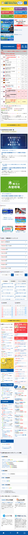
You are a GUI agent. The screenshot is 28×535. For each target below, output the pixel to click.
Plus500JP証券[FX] (6, 397)
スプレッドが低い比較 (6, 299)
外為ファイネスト (6, 340)
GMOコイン (4, 433)
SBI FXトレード (5, 473)
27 (8, 314)
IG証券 (3, 398)
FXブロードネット (6, 467)
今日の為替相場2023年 (7, 193)
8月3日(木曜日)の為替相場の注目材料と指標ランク (12, 195)
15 (12, 311)
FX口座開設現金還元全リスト (7, 448)
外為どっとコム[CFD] (6, 342)
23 (2, 314)
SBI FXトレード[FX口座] (7, 415)
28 (10, 314)
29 (12, 314)
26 (7, 314)
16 (22, 311)
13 (8, 311)
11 (5, 311)
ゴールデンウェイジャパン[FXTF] (9, 461)
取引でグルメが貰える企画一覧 (7, 296)
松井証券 (3, 434)
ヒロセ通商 (20, 369)
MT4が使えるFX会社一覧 (19, 299)
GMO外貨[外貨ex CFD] (6, 436)
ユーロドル (12, 91)
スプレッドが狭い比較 (6, 293)
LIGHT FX (4, 462)
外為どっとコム (5, 375)
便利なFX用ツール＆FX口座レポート (9, 150)
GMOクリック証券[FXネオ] (7, 417)
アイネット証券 (5, 481)
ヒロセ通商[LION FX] (6, 380)
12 (7, 311)
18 (25, 311)
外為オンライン (5, 488)
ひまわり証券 (5, 444)
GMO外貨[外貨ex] (6, 465)
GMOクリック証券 (6, 459)
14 (10, 311)
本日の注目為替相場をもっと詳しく (14, 125)
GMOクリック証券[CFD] (6, 430)
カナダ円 (11, 86)
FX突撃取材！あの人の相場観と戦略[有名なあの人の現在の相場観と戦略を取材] (14, 165)
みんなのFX (4, 464)
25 (5, 314)
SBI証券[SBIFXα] (5, 435)
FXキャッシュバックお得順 (6, 447)
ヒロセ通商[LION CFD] (6, 432)
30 (2, 316)
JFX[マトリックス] (6, 392)
